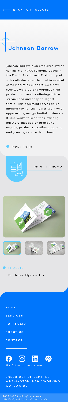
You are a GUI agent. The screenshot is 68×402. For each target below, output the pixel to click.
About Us (15, 332)
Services (14, 315)
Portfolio (16, 323)
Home (11, 307)
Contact (14, 340)
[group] (34, 216)
